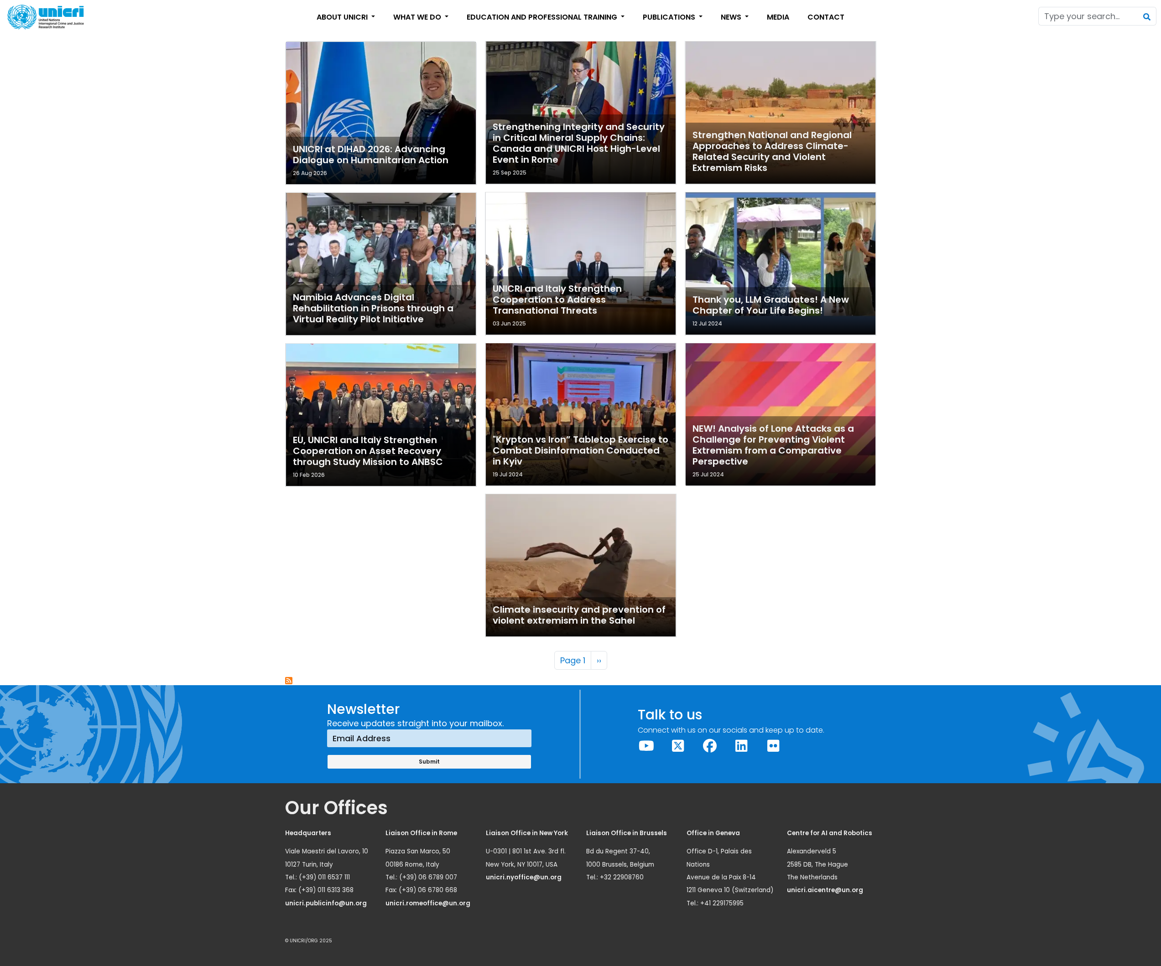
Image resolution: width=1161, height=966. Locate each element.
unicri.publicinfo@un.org (326, 903)
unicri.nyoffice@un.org (524, 877)
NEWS (732, 17)
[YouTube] (646, 746)
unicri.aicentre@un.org (825, 890)
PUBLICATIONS (670, 17)
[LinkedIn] (741, 746)
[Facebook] (709, 746)
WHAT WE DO (418, 17)
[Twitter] (678, 746)
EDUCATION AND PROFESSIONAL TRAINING (543, 17)
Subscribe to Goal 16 (289, 681)
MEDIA (778, 17)
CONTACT (825, 17)
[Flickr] (773, 746)
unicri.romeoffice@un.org (428, 903)
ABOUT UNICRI (343, 17)
